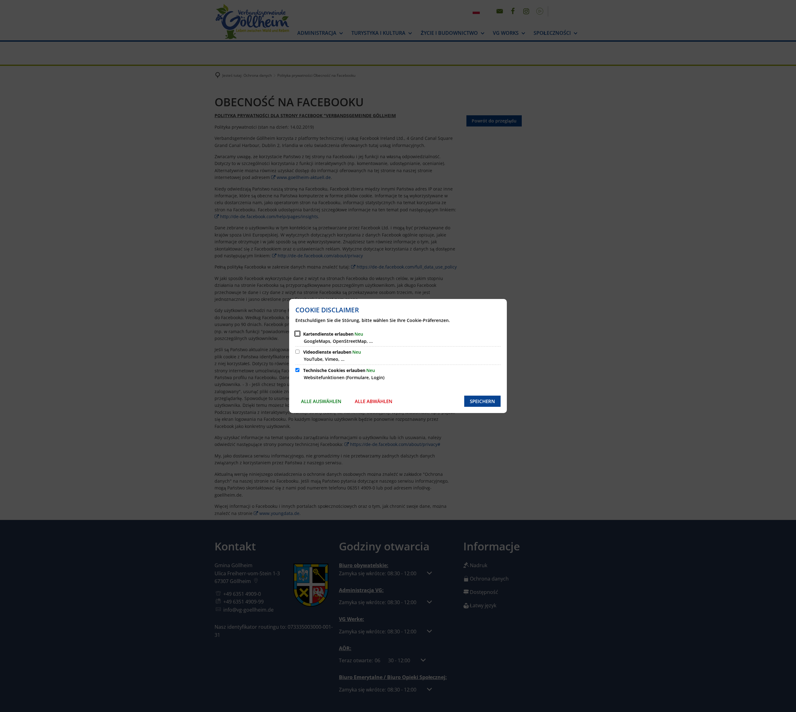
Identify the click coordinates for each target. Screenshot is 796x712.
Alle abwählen (373, 401)
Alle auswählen (321, 401)
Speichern (482, 401)
